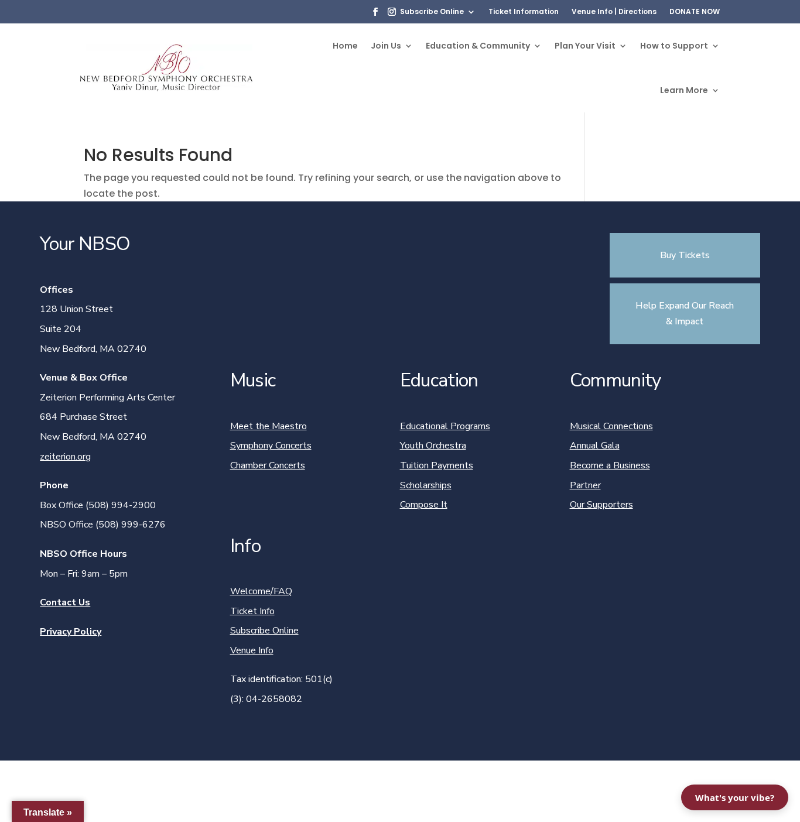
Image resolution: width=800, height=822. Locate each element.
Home (345, 46)
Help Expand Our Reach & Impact (684, 313)
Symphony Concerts (271, 445)
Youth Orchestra (433, 445)
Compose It (423, 504)
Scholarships (426, 485)
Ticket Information (523, 12)
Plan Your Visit (585, 46)
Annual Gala (595, 445)
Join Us (386, 46)
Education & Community (478, 46)
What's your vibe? (734, 797)
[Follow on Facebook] (375, 12)
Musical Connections (611, 426)
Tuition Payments (436, 465)
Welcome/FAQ (261, 591)
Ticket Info (252, 611)
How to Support (674, 46)
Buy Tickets (685, 255)
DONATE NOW (694, 12)
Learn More (684, 90)
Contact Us (65, 602)
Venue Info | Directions (614, 12)
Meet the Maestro (268, 426)
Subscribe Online (432, 12)
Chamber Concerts (267, 465)
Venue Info (251, 650)
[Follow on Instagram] (392, 12)
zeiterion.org (65, 456)
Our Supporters (601, 504)
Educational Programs (445, 426)
